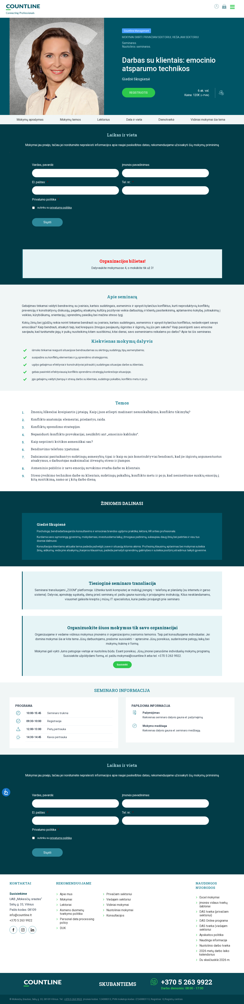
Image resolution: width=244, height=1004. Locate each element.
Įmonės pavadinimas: (136, 165)
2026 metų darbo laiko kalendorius (214, 952)
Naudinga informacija (213, 940)
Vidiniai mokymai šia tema (209, 119)
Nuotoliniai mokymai (119, 910)
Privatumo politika (45, 199)
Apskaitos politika (211, 935)
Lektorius (104, 119)
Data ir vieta (135, 119)
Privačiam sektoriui (119, 894)
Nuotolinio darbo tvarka (214, 945)
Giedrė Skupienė (136, 79)
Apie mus (66, 894)
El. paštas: (40, 182)
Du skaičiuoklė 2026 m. (214, 960)
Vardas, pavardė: (43, 165)
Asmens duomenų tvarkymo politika (72, 912)
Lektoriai (65, 905)
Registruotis (138, 92)
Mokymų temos (71, 119)
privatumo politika (61, 207)
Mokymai (66, 899)
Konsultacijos (115, 915)
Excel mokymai (209, 897)
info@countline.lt (21, 915)
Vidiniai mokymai (117, 905)
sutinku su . (54, 207)
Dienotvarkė (167, 119)
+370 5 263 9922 (21, 920)
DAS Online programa (213, 920)
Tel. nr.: (128, 182)
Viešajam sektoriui (118, 899)
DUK (63, 928)
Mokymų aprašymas (31, 119)
